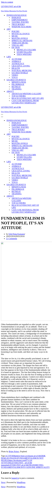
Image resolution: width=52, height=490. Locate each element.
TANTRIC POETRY (20, 22)
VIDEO (15, 75)
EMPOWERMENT (20, 20)
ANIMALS (16, 61)
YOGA (15, 77)
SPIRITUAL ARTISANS (22, 40)
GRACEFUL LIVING (21, 66)
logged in (15, 478)
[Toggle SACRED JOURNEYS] (45, 185)
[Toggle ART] (45, 134)
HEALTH (16, 68)
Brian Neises (14, 451)
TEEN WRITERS (24, 54)
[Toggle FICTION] (45, 153)
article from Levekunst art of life (28, 456)
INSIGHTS (16, 17)
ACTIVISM (16, 59)
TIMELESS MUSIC (20, 43)
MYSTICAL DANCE (21, 34)
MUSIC (15, 36)
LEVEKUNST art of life (19, 465)
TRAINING (17, 89)
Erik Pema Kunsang (17, 234)
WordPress (21, 482)
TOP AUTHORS (19, 96)
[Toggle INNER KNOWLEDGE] (45, 120)
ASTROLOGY (18, 64)
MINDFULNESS (19, 82)
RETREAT (16, 87)
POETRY (16, 31)
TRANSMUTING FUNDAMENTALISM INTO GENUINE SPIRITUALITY (25, 466)
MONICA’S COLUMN (26, 50)
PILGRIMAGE (18, 84)
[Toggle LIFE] (45, 162)
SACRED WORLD (20, 73)
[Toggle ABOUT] (45, 196)
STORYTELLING (24, 52)
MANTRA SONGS (20, 38)
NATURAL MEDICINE (22, 70)
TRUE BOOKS (18, 24)
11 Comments (11, 238)
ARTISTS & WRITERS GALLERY (26, 94)
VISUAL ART (17, 45)
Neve (3, 482)
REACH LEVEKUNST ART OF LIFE (28, 98)
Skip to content (7, 2)
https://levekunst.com (17, 460)
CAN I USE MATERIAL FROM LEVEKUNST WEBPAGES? (25, 101)
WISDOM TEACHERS (21, 27)
